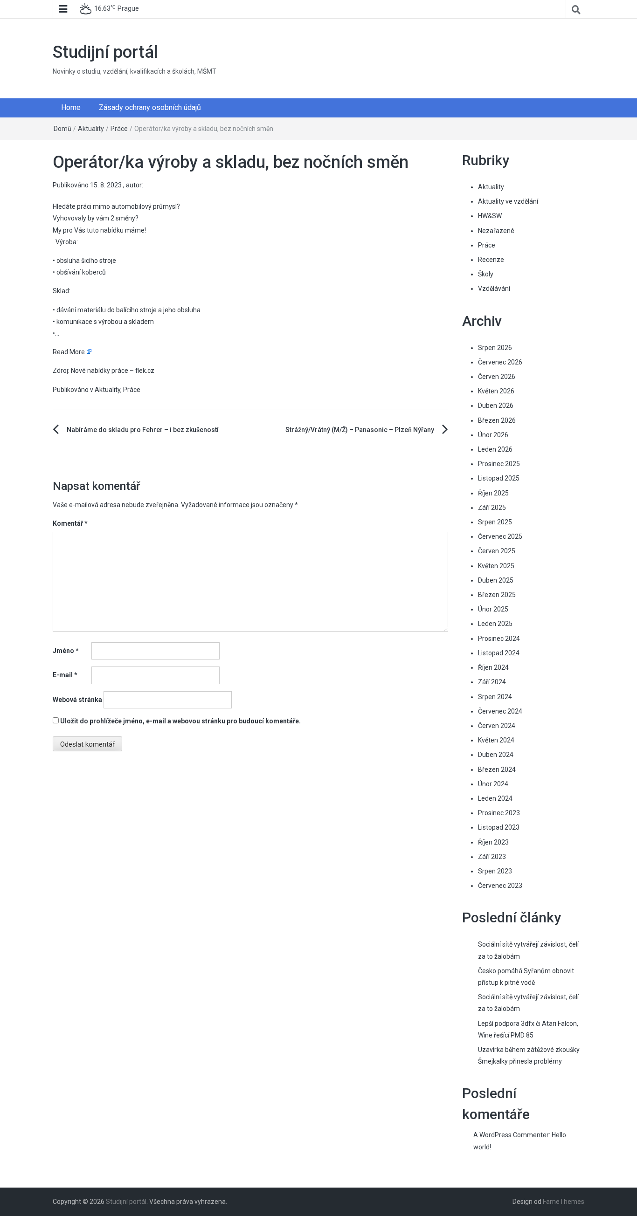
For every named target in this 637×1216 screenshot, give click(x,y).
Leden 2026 (495, 449)
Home (71, 107)
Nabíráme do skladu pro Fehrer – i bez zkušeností (143, 429)
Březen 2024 (497, 769)
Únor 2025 (493, 609)
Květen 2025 (496, 566)
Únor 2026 (493, 435)
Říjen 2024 (493, 667)
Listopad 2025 (498, 478)
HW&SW (490, 216)
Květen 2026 (496, 391)
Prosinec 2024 (499, 638)
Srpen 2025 (495, 522)
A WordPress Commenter (511, 1135)
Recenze (491, 259)
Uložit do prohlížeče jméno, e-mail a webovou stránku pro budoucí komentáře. (180, 721)
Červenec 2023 (500, 885)
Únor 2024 (493, 784)
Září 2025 (492, 507)
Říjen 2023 (493, 842)
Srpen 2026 (495, 347)
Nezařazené (496, 230)
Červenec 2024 (500, 711)
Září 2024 (492, 682)
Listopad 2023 (498, 827)
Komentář (70, 523)
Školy (485, 274)
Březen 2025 (497, 594)
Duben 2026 (495, 405)
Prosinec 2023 (499, 813)
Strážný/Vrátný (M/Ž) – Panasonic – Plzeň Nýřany (359, 429)
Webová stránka (77, 699)
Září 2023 (492, 856)
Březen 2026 (497, 420)
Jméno (66, 650)
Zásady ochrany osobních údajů (150, 107)
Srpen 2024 (495, 697)
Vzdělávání (494, 288)
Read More (69, 352)
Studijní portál (105, 52)
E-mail (65, 675)
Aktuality (91, 128)
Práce (119, 128)
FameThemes (563, 1201)
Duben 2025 (495, 580)
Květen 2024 (496, 740)
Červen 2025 (496, 551)
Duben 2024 (495, 754)
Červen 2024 (496, 725)
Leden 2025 (495, 623)
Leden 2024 (495, 798)
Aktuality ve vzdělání (508, 201)
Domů (62, 128)
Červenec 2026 (500, 362)
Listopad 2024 (498, 653)
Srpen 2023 (495, 871)
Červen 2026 (496, 376)
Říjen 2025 (493, 493)
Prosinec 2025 (499, 463)
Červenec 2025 (500, 536)
